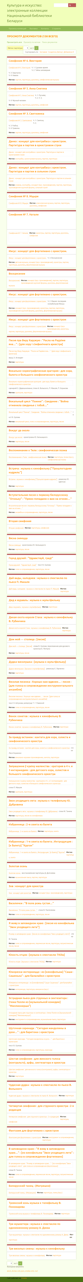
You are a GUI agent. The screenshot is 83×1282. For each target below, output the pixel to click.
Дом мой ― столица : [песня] (27, 639)
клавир (18, 185)
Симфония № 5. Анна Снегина (28, 88)
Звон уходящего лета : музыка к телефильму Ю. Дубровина (33, 811)
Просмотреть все (14, 42)
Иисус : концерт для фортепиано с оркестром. (38, 251)
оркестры (40, 233)
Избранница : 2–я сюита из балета (30, 824)
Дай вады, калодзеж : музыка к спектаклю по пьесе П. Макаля (34, 589)
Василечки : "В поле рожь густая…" (31, 903)
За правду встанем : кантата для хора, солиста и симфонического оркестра (39, 748)
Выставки (34, 29)
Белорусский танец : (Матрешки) (29, 1185)
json (22, 1271)
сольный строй (41, 187)
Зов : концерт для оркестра (26, 886)
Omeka (24, 1278)
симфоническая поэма (57, 460)
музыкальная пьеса (23, 877)
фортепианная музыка (35, 265)
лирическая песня (43, 943)
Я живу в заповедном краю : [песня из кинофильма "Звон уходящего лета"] (39, 934)
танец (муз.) (57, 1193)
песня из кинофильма (33, 816)
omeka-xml (29, 1271)
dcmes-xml (16, 1271)
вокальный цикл (22, 422)
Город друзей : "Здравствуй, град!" (31, 558)
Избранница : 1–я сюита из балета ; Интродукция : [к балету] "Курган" (37, 852)
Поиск (70, 5)
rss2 (36, 1271)
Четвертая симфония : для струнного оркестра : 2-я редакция (34, 1117)
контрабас (19, 159)
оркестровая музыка (33, 159)
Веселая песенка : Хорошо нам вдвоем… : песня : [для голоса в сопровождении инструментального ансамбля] (41, 685)
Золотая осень (18, 866)
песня (61, 422)
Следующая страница (36, 48)
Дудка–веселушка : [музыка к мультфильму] (37, 661)
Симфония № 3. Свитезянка (26, 113)
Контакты (45, 29)
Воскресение (17, 273)
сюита (56, 831)
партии (18, 80)
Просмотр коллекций (17, 29)
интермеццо (20, 989)
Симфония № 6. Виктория (25, 60)
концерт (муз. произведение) (43, 185)
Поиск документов (49, 42)
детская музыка (21, 262)
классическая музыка (44, 203)
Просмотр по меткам (32, 42)
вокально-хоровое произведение (29, 757)
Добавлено (68, 52)
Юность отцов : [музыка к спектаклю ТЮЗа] (37, 954)
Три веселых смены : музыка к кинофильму (37, 1248)
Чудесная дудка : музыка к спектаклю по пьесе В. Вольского (33, 1096)
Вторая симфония (20, 521)
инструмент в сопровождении (27, 1019)
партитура (26, 80)
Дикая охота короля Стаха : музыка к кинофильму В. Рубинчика (35, 628)
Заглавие (43, 52)
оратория (19, 393)
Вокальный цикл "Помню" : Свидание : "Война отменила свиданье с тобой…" (40, 412)
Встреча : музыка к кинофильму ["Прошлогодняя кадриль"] (33, 479)
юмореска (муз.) (42, 989)
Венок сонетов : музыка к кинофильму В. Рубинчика (30, 727)
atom (9, 1271)
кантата (47, 757)
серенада (48, 1050)
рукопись (35, 80)
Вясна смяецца (18, 538)
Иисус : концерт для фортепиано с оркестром (37, 319)
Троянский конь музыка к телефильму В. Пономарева (31, 1214)
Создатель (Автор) (55, 52)
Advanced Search (74, 5)
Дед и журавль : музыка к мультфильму (34, 600)
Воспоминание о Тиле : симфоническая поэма (38, 450)
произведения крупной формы (21, 187)
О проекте (56, 29)
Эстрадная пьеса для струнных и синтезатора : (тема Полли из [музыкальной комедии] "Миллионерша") (38, 1002)
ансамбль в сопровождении (26, 512)
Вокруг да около (19, 430)
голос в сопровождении (39, 422)
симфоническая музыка (49, 80)
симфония (44, 105)
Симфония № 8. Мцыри (23, 196)
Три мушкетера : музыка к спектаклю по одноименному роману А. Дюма (38, 1235)
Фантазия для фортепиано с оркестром (34, 1130)
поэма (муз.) (68, 457)
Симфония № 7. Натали (24, 214)
